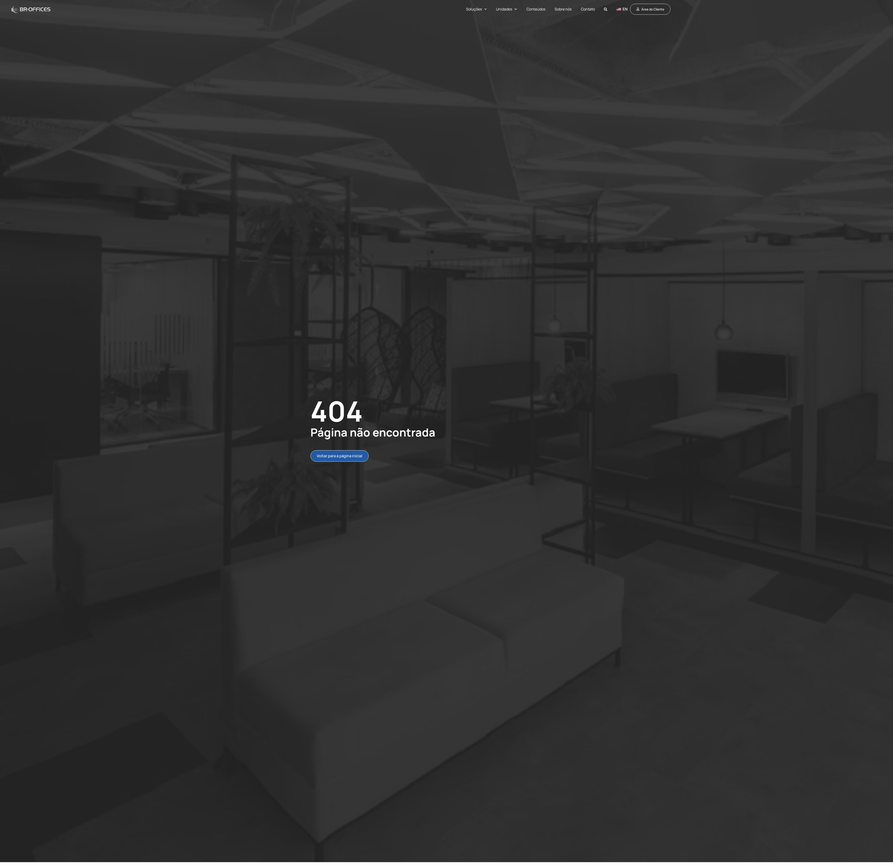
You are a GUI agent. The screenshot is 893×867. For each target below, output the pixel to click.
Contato (588, 9)
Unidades (504, 9)
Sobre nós (563, 9)
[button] (606, 9)
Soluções (474, 9)
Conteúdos (535, 9)
